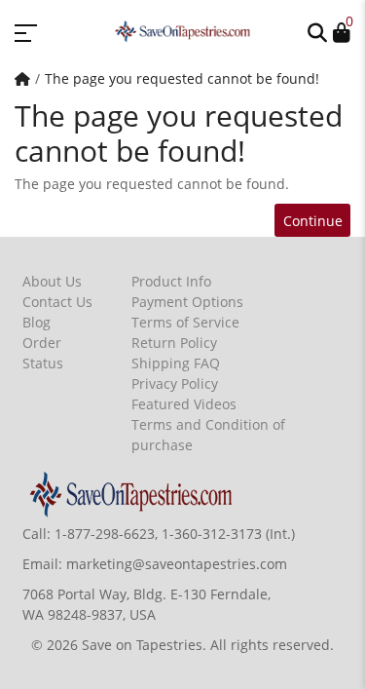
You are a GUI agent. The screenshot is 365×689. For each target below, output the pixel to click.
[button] (317, 31)
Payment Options (187, 301)
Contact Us (57, 301)
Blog (36, 322)
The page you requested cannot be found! (182, 78)
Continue (313, 220)
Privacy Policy (174, 383)
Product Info (171, 281)
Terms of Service (185, 322)
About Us (52, 281)
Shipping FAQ (175, 363)
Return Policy (174, 342)
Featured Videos (184, 404)
